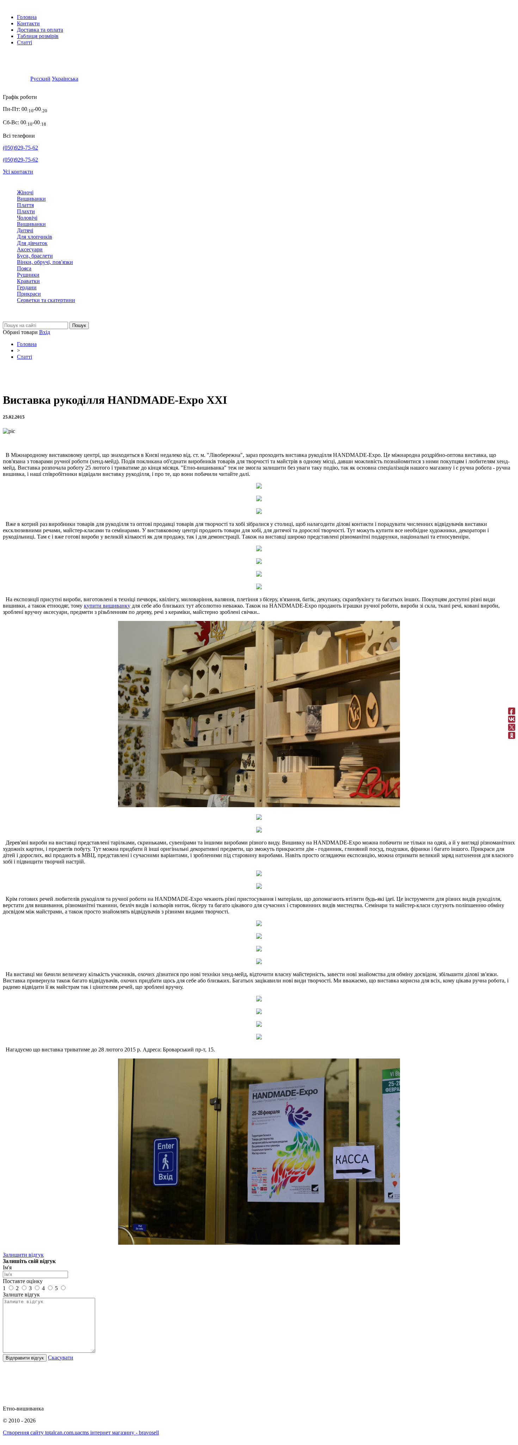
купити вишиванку (107, 606)
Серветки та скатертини (46, 300)
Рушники (28, 275)
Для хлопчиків (34, 237)
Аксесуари (30, 249)
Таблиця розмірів (37, 36)
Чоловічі (27, 218)
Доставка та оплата (40, 30)
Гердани (27, 287)
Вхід (44, 332)
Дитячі (25, 230)
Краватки (28, 281)
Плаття (25, 205)
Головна (27, 17)
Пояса (24, 268)
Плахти (26, 211)
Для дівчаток (32, 243)
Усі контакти (18, 172)
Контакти (28, 23)
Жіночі (25, 192)
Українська (65, 79)
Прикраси (29, 294)
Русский (40, 79)
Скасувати (60, 1358)
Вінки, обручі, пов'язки (45, 262)
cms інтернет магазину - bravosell (119, 1432)
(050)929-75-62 (20, 148)
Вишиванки (31, 199)
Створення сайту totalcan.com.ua (41, 1432)
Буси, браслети (35, 256)
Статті (24, 42)
